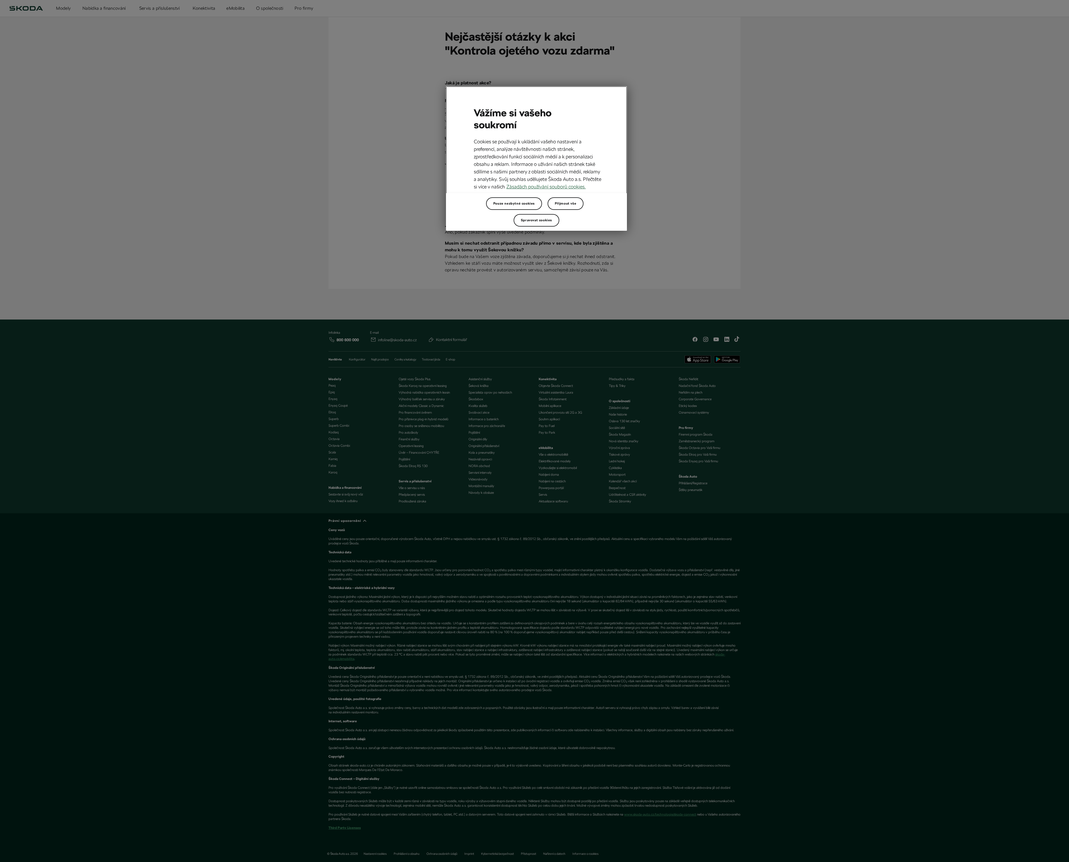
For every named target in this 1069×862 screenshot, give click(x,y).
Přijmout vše (565, 203)
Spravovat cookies (536, 220)
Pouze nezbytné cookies (514, 203)
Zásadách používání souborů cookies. (546, 187)
